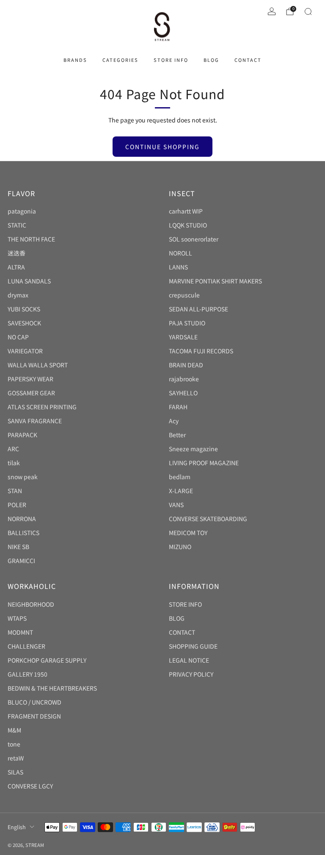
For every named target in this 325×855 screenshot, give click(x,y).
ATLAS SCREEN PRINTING (42, 407)
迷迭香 (16, 253)
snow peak (23, 476)
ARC (13, 448)
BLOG (211, 59)
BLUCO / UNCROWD (34, 702)
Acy (174, 420)
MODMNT (20, 632)
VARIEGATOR (25, 351)
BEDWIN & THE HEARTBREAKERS (52, 688)
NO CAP (18, 337)
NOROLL (180, 253)
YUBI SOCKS (24, 309)
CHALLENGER (26, 646)
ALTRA (16, 267)
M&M (14, 730)
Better (177, 434)
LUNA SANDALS (29, 281)
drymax (18, 295)
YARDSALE (183, 337)
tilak (14, 462)
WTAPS (17, 618)
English (17, 827)
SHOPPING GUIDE (193, 646)
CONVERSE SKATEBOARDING (208, 518)
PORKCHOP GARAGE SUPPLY (47, 660)
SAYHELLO (183, 393)
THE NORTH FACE (31, 239)
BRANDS (75, 59)
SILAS (15, 772)
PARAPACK (22, 434)
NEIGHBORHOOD (31, 604)
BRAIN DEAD (186, 365)
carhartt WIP (186, 211)
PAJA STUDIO (187, 323)
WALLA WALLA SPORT (38, 365)
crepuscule (184, 295)
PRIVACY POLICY (191, 674)
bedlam (179, 476)
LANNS (178, 267)
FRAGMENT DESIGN (34, 716)
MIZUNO (180, 546)
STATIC (17, 225)
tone (14, 744)
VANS (176, 504)
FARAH (178, 407)
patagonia (22, 211)
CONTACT (248, 59)
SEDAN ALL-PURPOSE (198, 309)
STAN (15, 490)
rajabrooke (184, 379)
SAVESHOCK (24, 323)
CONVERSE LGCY (30, 786)
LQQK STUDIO (188, 225)
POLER (17, 504)
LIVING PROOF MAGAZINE (204, 462)
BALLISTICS (23, 532)
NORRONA (22, 518)
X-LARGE (181, 490)
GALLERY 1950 (27, 674)
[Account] (271, 11)
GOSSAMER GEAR (31, 393)
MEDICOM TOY (188, 532)
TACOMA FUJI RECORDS (201, 351)
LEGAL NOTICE (189, 660)
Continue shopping (162, 146)
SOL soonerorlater (193, 239)
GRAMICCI (21, 560)
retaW (16, 758)
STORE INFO (171, 59)
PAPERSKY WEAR (30, 379)
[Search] (308, 11)
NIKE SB (18, 546)
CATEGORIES (120, 59)
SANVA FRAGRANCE (35, 420)
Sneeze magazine (193, 448)
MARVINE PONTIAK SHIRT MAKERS (215, 281)
